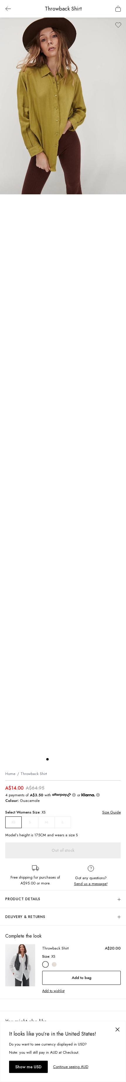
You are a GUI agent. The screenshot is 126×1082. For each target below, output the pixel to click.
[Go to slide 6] (77, 759)
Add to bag (81, 977)
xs (13, 822)
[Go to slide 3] (59, 759)
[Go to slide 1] (47, 759)
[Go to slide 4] (65, 759)
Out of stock (63, 850)
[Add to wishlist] (118, 25)
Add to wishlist (53, 991)
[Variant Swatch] (45, 964)
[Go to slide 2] (53, 759)
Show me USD (28, 1067)
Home (10, 773)
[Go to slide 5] (71, 759)
